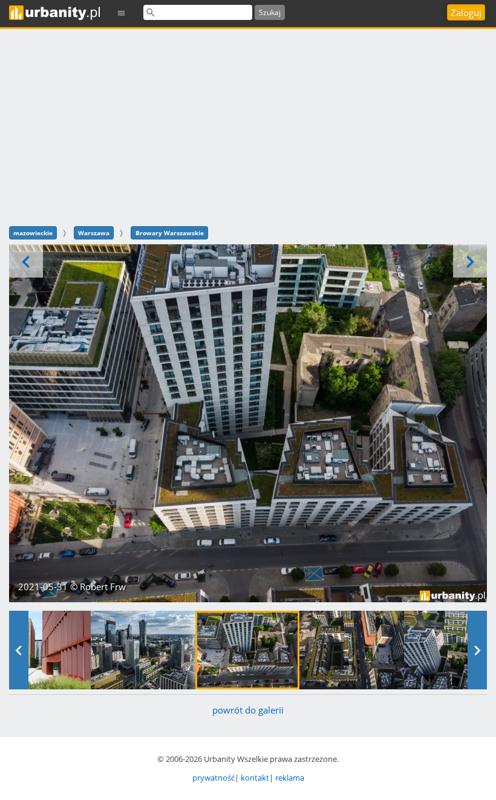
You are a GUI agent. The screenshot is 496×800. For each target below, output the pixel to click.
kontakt (255, 777)
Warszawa (93, 233)
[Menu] (121, 12)
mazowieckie (33, 233)
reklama (289, 777)
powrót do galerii (248, 710)
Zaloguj (466, 13)
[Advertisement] (248, 125)
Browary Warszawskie (169, 233)
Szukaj (270, 12)
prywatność (213, 777)
